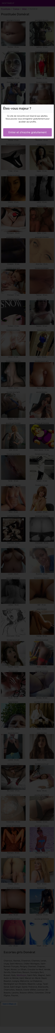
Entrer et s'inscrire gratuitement (27, 132)
